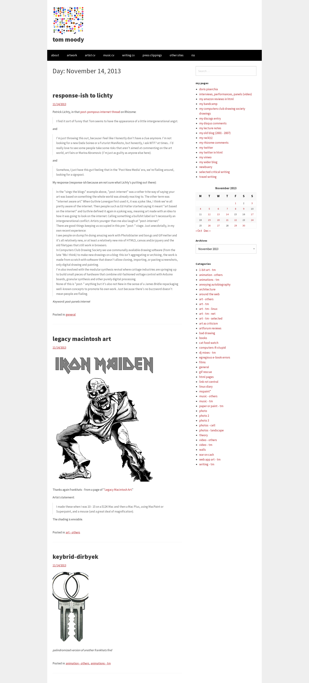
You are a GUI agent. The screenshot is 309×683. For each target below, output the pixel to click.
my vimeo (205, 157)
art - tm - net (207, 314)
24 (252, 220)
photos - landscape (211, 430)
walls (202, 450)
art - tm (204, 304)
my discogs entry (210, 118)
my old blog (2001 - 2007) (215, 133)
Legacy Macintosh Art (118, 490)
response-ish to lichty (83, 95)
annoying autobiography (214, 284)
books (203, 338)
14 (227, 214)
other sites (176, 55)
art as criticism (208, 323)
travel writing (208, 177)
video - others (208, 440)
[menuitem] (55, 55)
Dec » (207, 231)
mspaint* (205, 391)
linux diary (206, 386)
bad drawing (207, 333)
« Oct (199, 231)
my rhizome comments (214, 143)
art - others (73, 532)
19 (209, 220)
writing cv (128, 55)
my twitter (206, 148)
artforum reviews (210, 328)
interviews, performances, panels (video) (225, 94)
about (55, 55)
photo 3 (204, 420)
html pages (206, 377)
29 (235, 225)
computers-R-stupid (212, 348)
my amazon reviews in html (216, 99)
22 (235, 220)
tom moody (68, 39)
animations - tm (101, 663)
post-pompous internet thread (100, 112)
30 (243, 225)
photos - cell (207, 425)
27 (218, 225)
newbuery (205, 167)
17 (252, 214)
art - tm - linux (208, 309)
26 (209, 225)
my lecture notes (210, 128)
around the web (209, 294)
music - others (208, 396)
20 (218, 220)
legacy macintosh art (82, 339)
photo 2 (204, 416)
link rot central (208, 382)
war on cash (206, 455)
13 (218, 214)
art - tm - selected (210, 318)
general (71, 314)
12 (209, 214)
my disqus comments (213, 123)
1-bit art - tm (207, 270)
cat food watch (208, 343)
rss (193, 55)
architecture (207, 289)
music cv (108, 55)
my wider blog (208, 162)
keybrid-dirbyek (75, 557)
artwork (72, 55)
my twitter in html (211, 152)
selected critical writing (214, 172)
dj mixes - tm (207, 353)
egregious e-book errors (214, 357)
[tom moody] (69, 20)
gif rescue (205, 372)
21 (227, 220)
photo (203, 411)
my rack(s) (206, 138)
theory (203, 435)
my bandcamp (208, 104)
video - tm (205, 445)
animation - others (77, 663)
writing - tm (206, 464)
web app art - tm (209, 459)
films (202, 362)
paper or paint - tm (211, 406)
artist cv (90, 55)
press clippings (152, 55)
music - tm (206, 401)
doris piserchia (208, 89)
